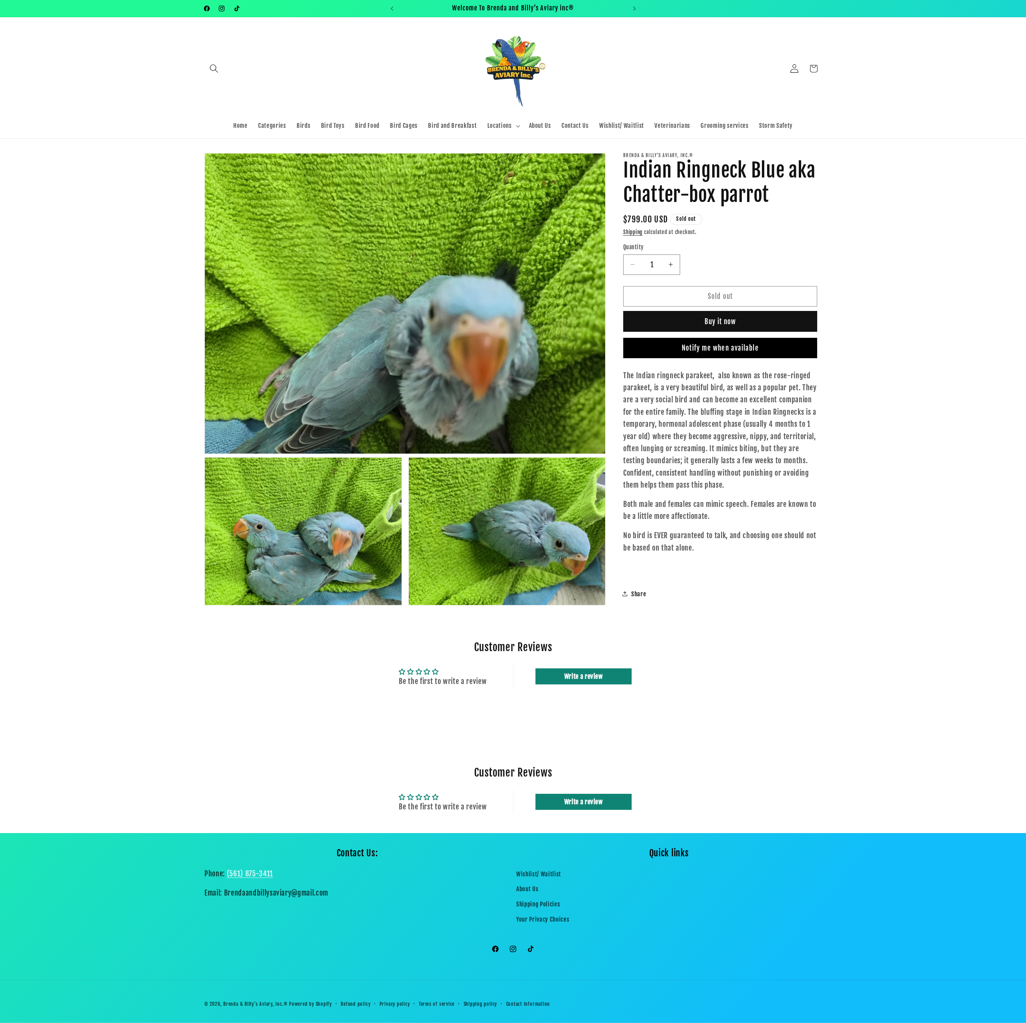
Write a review (583, 676)
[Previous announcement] (392, 8)
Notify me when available (720, 348)
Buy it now (720, 321)
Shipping (632, 232)
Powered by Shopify (310, 1004)
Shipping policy (480, 1004)
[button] (214, 68)
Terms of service (436, 1004)
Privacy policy (395, 1004)
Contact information (528, 1004)
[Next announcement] (634, 8)
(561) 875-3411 (250, 873)
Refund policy (355, 1004)
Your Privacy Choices (542, 919)
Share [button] (638, 593)
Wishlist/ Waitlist (538, 874)
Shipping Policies (538, 904)
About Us (527, 889)
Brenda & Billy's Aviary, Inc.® (255, 1004)
